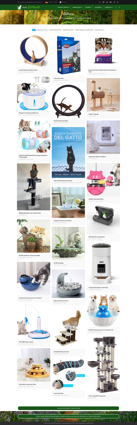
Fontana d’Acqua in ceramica (62, 220)
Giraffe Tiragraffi (93, 114)
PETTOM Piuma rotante (26, 342)
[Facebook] (103, 2)
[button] (68, 408)
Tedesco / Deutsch (52, 2)
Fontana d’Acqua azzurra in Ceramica (30, 298)
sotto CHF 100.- (99, 30)
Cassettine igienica (55, 30)
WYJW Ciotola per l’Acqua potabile (29, 255)
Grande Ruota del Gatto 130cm (28, 70)
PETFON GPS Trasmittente (97, 237)
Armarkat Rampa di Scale (61, 351)
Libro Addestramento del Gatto (63, 180)
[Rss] (117, 2)
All (34, 30)
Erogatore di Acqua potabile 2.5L (29, 113)
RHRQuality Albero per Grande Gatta (30, 213)
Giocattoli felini (68, 30)
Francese (64, 2)
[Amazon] (99, 2)
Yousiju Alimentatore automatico (98, 287)
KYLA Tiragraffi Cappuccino (97, 396)
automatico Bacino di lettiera (97, 156)
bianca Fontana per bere (61, 300)
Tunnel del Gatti (58, 393)
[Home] (66, 22)
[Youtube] (110, 2)
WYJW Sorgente (59, 263)
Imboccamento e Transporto (84, 30)
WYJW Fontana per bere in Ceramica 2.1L (101, 330)
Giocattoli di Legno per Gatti (27, 384)
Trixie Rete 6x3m (59, 78)
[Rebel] (107, 2)
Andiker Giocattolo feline (96, 199)
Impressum (90, 423)
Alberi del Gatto (42, 30)
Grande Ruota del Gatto (61, 120)
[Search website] (116, 7)
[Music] (114, 2)
